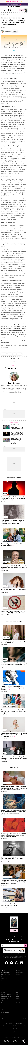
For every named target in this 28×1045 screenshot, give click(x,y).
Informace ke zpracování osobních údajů (18, 1018)
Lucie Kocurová (14, 383)
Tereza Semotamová (5, 861)
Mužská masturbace (5, 1000)
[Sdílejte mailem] (15, 368)
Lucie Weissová (4, 907)
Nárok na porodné (4, 976)
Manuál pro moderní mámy (21, 1000)
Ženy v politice (18, 989)
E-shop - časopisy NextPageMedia (17, 1028)
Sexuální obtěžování (19, 972)
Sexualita (5, 493)
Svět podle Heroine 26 (13, 4)
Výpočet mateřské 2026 (5, 987)
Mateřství (5, 516)
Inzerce (17, 994)
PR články (17, 1004)
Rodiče (19, 354)
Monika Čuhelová (4, 547)
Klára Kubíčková (4, 616)
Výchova (5, 540)
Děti (14, 354)
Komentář (5, 585)
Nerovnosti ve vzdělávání (9, 706)
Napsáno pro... (6, 637)
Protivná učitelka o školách (6, 996)
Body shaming (18, 982)
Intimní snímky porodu (5, 998)
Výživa (4, 729)
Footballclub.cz (7, 1028)
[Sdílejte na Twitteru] (9, 368)
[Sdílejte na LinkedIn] (12, 368)
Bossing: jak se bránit (5, 1012)
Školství (15, 31)
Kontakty (17, 998)
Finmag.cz (5, 1025)
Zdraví (4, 753)
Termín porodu (4, 984)
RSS (14, 1021)
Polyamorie (18, 984)
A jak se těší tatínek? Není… (6, 994)
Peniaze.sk (23, 1025)
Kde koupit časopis (19, 1002)
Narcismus (18, 974)
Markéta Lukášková (4, 592)
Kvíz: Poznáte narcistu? (5, 1006)
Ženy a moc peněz (13, 6)
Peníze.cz (10, 1025)
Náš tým (17, 996)
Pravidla (8, 1018)
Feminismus (18, 978)
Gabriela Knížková (4, 570)
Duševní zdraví (6, 562)
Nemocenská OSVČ (4, 982)
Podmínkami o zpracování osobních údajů (18, 956)
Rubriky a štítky (18, 1006)
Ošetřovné (3, 980)
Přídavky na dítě (4, 978)
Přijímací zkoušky (7, 682)
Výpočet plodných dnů (5, 972)
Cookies (3, 1018)
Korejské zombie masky (5, 1004)
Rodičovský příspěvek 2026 (6, 989)
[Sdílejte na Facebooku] (5, 368)
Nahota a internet (7, 876)
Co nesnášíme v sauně (5, 1002)
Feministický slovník (19, 1009)
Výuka (9, 354)
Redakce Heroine (4, 501)
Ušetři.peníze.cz (16, 1025)
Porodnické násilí (7, 783)
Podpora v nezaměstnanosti (6, 974)
